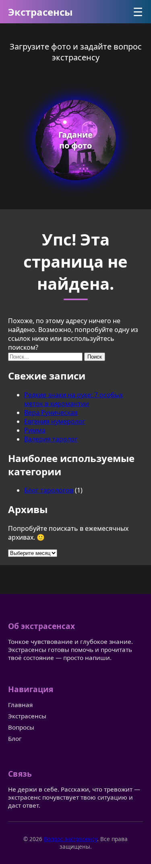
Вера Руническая (51, 412)
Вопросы (21, 727)
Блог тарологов (48, 490)
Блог (15, 738)
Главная (20, 705)
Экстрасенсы (40, 12)
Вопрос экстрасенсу (70, 839)
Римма (35, 430)
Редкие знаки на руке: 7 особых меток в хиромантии (73, 399)
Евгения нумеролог (54, 421)
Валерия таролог (51, 439)
